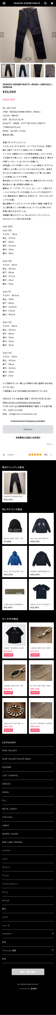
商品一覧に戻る (28, 972)
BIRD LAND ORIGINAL (12, 842)
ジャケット (6, 850)
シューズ (6, 925)
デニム (5, 892)
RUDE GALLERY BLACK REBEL (16, 759)
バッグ (4, 917)
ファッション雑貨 (9, 950)
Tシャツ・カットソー (10, 884)
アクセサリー (7, 934)
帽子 (4, 909)
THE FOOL (7, 817)
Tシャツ (5, 875)
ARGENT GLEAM (10, 834)
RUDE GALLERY (9, 750)
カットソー (6, 867)
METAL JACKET (10, 809)
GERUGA (6, 784)
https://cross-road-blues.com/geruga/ (22, 402)
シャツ (4, 859)
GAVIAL (5, 792)
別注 (4, 959)
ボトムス (6, 900)
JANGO (5, 825)
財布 (4, 942)
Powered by (25, 989)
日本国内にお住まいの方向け (28, 437)
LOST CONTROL (10, 775)
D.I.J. (4, 800)
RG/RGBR (6, 767)
